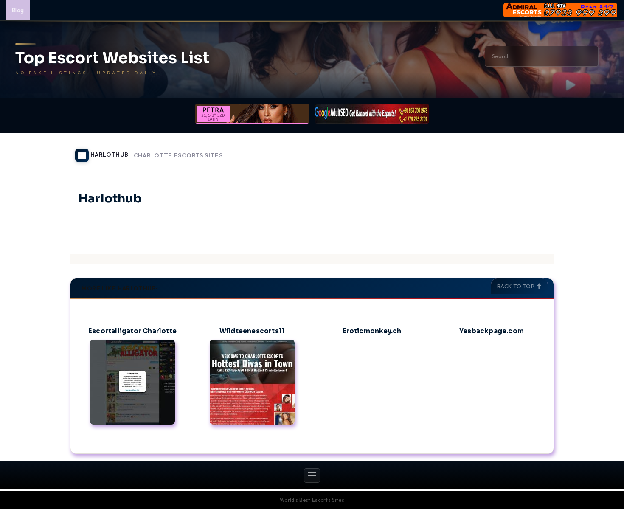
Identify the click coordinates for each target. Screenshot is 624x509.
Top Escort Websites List (112, 58)
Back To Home (532, 150)
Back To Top (516, 286)
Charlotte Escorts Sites (178, 155)
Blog (18, 10)
